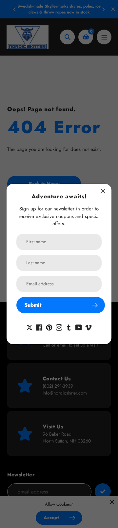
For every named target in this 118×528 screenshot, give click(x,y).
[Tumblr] (69, 327)
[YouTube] (78, 327)
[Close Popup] (103, 191)
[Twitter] (29, 327)
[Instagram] (59, 327)
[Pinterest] (49, 327)
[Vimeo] (88, 327)
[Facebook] (39, 327)
